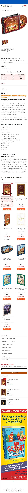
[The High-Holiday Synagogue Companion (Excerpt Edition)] (21, 219)
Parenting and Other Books (8, 341)
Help (16, 490)
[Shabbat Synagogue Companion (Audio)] (7, 250)
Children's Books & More (7, 344)
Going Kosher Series (6, 350)
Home (4, 489)
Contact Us (21, 489)
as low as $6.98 (10, 383)
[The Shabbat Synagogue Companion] (21, 249)
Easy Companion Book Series (8, 338)
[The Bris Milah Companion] (7, 279)
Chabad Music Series (6, 347)
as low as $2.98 (7, 236)
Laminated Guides (6, 359)
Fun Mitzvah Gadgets (7, 353)
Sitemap (20, 490)
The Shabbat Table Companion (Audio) (11, 58)
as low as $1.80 (21, 236)
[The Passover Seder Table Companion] (21, 279)
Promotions (15, 489)
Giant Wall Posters (6, 356)
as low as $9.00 (7, 266)
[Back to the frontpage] (1, 11)
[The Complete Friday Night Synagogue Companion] (21, 189)
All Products (4, 335)
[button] (13, 481)
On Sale (9, 489)
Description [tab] (4, 88)
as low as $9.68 (10, 404)
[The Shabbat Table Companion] (7, 189)
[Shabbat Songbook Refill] (7, 219)
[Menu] (1, 6)
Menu (25, 1)
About (12, 490)
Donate (7, 490)
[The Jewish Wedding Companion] (7, 309)
